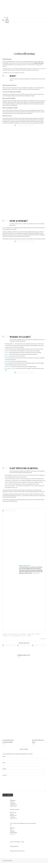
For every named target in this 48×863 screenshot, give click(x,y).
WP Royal (10, 860)
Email (4, 762)
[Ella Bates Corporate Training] (6, 20)
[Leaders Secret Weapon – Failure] (13, 830)
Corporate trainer (23, 634)
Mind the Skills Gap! (14, 846)
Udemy (6, 363)
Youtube (7, 357)
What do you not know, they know (17, 850)
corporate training (31, 634)
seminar (23, 635)
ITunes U (7, 354)
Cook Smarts (7, 366)
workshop (29, 635)
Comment (4, 775)
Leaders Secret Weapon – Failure (17, 841)
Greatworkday (8, 361)
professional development (15, 635)
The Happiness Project (10, 368)
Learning (37, 634)
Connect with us (35, 573)
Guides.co (7, 350)
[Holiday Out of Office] (13, 803)
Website (4, 768)
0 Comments (43, 638)
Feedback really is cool (23, 655)
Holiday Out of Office (14, 809)
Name (4, 756)
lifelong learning (6, 635)
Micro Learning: (8, 356)
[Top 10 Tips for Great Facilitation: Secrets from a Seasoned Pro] (13, 815)
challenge (5, 634)
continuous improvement (13, 634)
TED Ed (6, 352)
